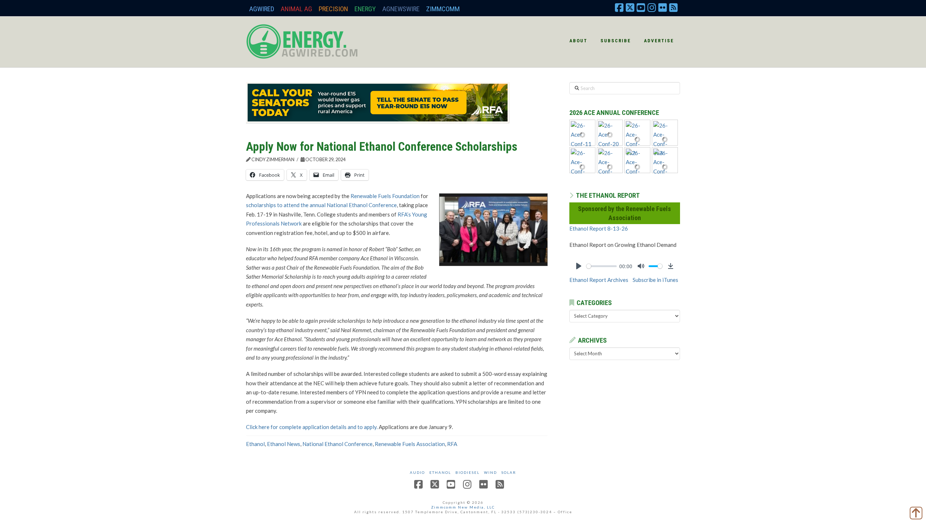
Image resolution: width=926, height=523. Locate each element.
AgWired (261, 9)
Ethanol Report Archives (598, 279)
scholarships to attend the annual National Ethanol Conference (321, 205)
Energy (365, 9)
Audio (417, 472)
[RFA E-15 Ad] (377, 102)
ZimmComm (443, 9)
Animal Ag (296, 9)
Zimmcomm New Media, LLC (463, 507)
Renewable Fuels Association (410, 444)
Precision (333, 9)
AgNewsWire (401, 9)
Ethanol (255, 444)
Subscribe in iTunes (655, 279)
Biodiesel (467, 472)
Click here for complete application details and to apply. (312, 427)
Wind (490, 472)
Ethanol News (283, 444)
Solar (508, 472)
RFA (452, 444)
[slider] (601, 266)
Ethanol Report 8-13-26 (598, 228)
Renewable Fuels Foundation (385, 196)
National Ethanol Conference (337, 444)
